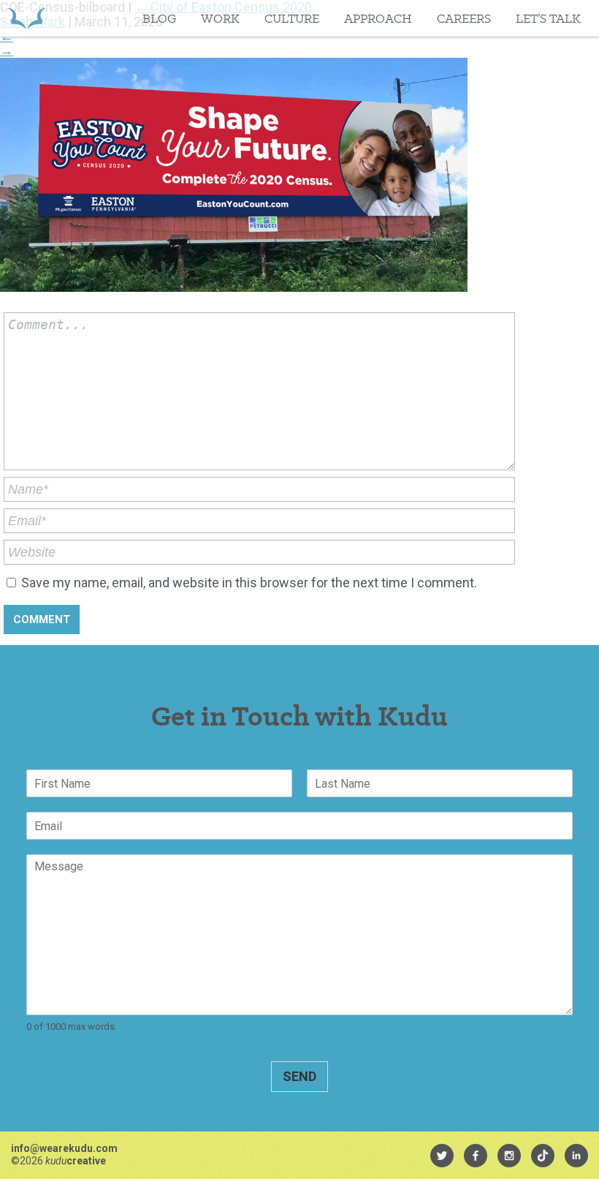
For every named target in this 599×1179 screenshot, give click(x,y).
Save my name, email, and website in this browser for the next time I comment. (249, 582)
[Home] (26, 18)
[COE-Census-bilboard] (234, 287)
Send (299, 1076)
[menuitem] (442, 1155)
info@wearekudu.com (64, 1148)
